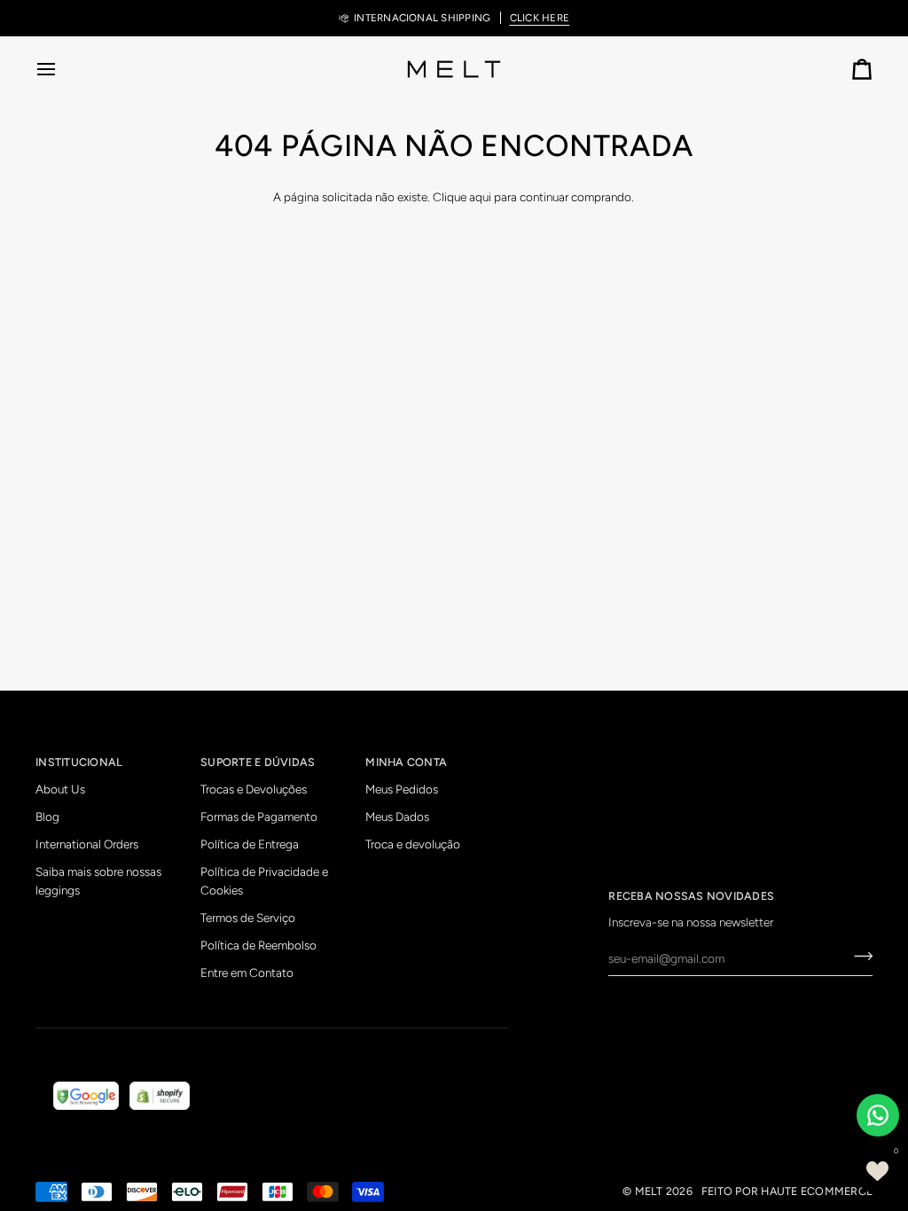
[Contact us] (878, 1115)
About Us (60, 789)
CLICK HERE (539, 18)
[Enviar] (858, 956)
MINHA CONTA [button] (406, 762)
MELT (649, 1191)
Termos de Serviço (247, 917)
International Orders (86, 844)
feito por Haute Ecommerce (787, 1191)
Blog (47, 816)
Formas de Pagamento (258, 816)
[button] (877, 1171)
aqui (480, 197)
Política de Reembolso (258, 945)
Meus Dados (397, 816)
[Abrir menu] (62, 69)
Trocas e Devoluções (253, 789)
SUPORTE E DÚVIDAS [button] (257, 762)
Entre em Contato (247, 972)
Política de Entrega (249, 844)
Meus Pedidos (401, 789)
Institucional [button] (78, 762)
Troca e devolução (412, 844)
